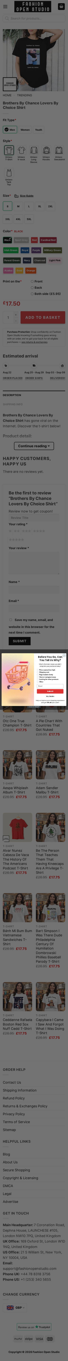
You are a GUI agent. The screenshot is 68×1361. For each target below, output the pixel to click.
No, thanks (50, 696)
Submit (50, 691)
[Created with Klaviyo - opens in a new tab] (34, 707)
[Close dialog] (64, 655)
